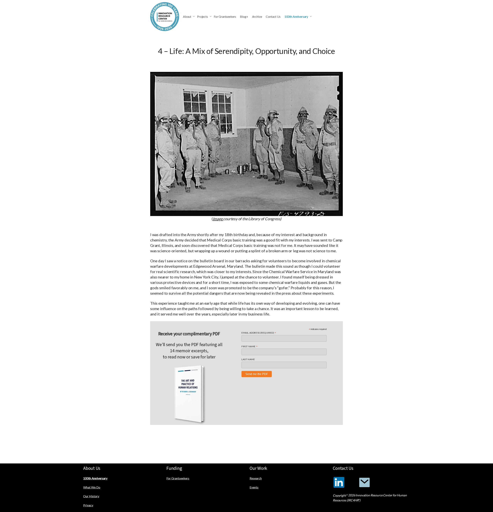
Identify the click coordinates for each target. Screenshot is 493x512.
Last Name (248, 359)
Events (254, 487)
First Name (249, 346)
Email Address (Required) (258, 333)
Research (256, 478)
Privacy (88, 505)
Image (218, 218)
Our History (91, 496)
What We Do (91, 487)
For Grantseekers (177, 478)
